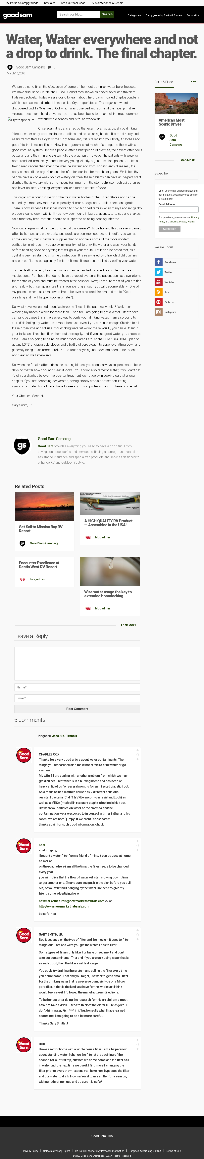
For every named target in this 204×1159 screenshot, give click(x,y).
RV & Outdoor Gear (73, 3)
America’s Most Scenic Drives (171, 122)
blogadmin (102, 537)
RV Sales (49, 3)
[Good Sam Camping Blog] (25, 13)
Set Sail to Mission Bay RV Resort (40, 528)
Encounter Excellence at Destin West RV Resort (39, 564)
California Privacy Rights (181, 221)
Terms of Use (173, 1151)
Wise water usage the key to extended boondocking (108, 594)
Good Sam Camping (30, 67)
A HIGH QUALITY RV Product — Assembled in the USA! (108, 523)
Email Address (167, 204)
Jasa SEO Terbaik (64, 736)
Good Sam (45, 446)
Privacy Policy (30, 1151)
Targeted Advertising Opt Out (145, 1151)
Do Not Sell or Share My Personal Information (99, 1151)
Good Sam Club (102, 1136)
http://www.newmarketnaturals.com (64, 906)
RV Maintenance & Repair (107, 3)
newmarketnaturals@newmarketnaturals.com (71, 901)
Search (107, 14)
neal (42, 845)
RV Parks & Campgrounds (22, 3)
